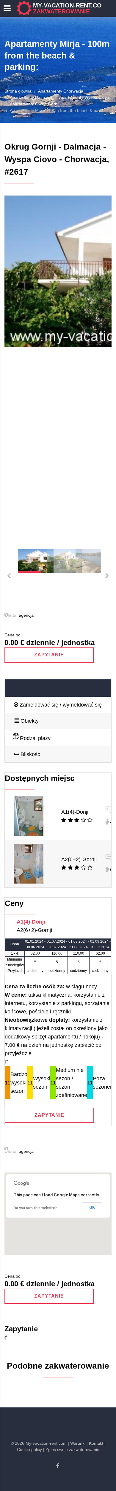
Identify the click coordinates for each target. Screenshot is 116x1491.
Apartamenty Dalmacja (31, 97)
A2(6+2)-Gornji (79, 859)
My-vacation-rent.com (70, 8)
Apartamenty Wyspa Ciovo (84, 97)
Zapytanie (49, 654)
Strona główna (18, 91)
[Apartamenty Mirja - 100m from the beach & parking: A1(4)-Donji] (28, 816)
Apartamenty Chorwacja (60, 91)
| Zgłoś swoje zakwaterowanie (71, 1449)
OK (92, 1207)
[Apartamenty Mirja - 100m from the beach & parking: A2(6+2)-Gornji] (28, 863)
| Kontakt (95, 1443)
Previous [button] (16, 367)
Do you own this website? (35, 1208)
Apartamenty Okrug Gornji (34, 103)
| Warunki (76, 1443)
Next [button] (99, 367)
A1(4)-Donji (74, 812)
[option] (58, 271)
